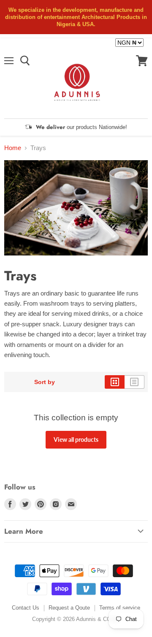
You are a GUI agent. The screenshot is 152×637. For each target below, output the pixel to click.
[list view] (134, 382)
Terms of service (119, 608)
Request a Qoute (69, 608)
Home (12, 147)
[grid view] (115, 382)
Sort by (44, 382)
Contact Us (25, 608)
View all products (76, 439)
